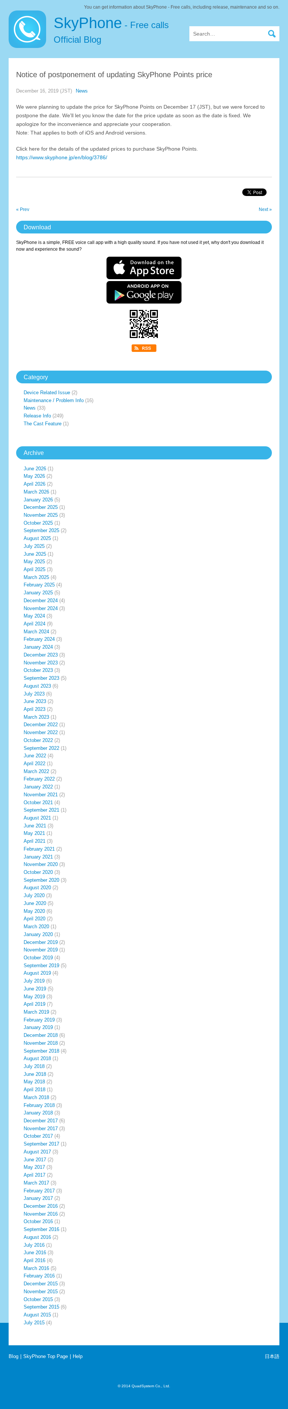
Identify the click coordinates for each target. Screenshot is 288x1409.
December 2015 (41, 1283)
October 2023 (38, 670)
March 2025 (36, 577)
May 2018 (34, 1081)
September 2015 (41, 1307)
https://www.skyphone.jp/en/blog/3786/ (61, 157)
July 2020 (34, 895)
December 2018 (41, 1035)
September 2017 (41, 1144)
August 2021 (37, 818)
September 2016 (41, 1229)
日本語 (272, 1356)
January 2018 (38, 1113)
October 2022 (38, 740)
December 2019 (41, 942)
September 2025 (41, 530)
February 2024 (39, 639)
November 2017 (41, 1128)
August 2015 (37, 1315)
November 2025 (41, 515)
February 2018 (39, 1105)
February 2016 (39, 1276)
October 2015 (38, 1299)
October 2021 (38, 802)
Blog (13, 1356)
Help (77, 1356)
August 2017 (37, 1152)
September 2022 (41, 748)
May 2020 (34, 911)
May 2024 (34, 616)
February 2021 (39, 849)
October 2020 (38, 872)
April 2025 (34, 569)
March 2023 (36, 717)
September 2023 (41, 678)
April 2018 (34, 1089)
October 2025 (38, 523)
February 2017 (39, 1191)
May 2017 (34, 1167)
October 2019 (38, 957)
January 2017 (38, 1198)
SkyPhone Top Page (45, 1356)
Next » (265, 209)
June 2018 (35, 1074)
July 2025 (34, 546)
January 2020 (38, 934)
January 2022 (38, 787)
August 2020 (37, 887)
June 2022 (35, 755)
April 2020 (34, 918)
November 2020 (41, 864)
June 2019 (35, 989)
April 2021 (34, 841)
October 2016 (38, 1221)
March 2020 (36, 926)
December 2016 (41, 1206)
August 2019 (37, 973)
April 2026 (34, 484)
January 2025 (38, 592)
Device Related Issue (47, 392)
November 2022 (41, 732)
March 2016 (36, 1268)
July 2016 (34, 1245)
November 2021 (41, 794)
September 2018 (41, 1051)
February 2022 (39, 779)
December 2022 (41, 724)
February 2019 (39, 1020)
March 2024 (36, 631)
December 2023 (41, 655)
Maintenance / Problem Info (54, 400)
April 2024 (34, 624)
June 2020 (35, 903)
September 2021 (41, 810)
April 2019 (34, 1004)
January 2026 (38, 500)
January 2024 (38, 647)
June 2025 (35, 554)
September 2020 (41, 880)
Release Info (37, 416)
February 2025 (39, 585)
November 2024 (41, 608)
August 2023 (37, 686)
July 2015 (34, 1322)
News (82, 91)
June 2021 (35, 826)
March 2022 (36, 771)
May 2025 (34, 561)
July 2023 (34, 694)
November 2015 (41, 1291)
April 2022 (34, 763)
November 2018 (41, 1043)
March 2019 (36, 1012)
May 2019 (34, 996)
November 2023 (41, 663)
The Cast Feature (43, 423)
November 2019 (41, 950)
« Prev (22, 209)
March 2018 (36, 1097)
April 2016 (34, 1260)
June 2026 (35, 468)
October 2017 (38, 1136)
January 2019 (38, 1027)
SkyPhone (111, 30)
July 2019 (34, 981)
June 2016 (35, 1252)
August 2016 (37, 1237)
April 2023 (34, 709)
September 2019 (41, 965)
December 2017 (41, 1120)
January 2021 (38, 857)
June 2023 (35, 701)
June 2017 (35, 1159)
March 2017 (36, 1183)
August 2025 (37, 538)
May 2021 (34, 833)
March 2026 (36, 492)
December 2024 (41, 600)
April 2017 (34, 1175)
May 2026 (34, 476)
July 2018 (34, 1066)
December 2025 (41, 507)
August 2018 (37, 1058)
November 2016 (41, 1214)
